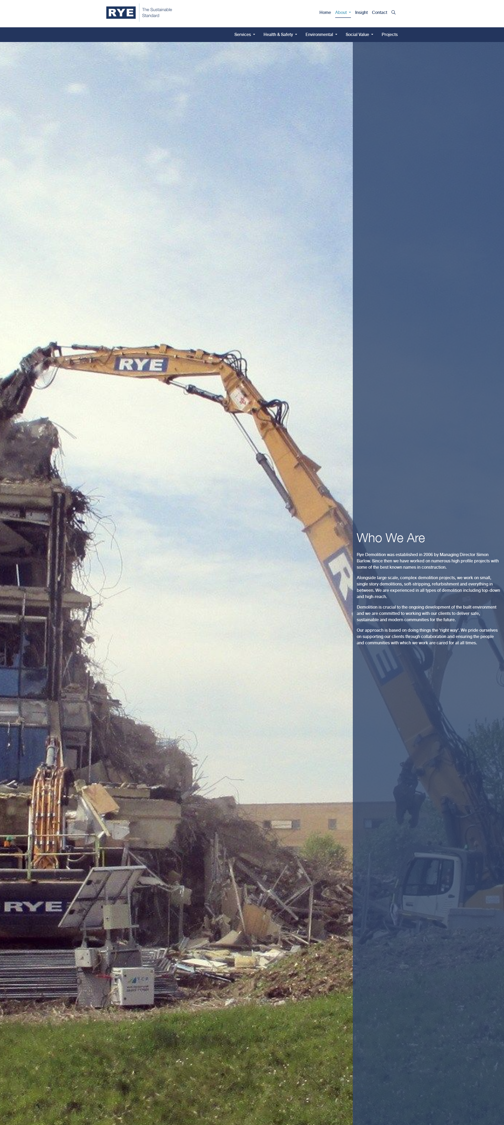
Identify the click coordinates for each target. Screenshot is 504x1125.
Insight (361, 12)
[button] (393, 12)
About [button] (341, 12)
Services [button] (243, 34)
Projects (390, 34)
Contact (379, 12)
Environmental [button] (320, 34)
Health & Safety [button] (279, 34)
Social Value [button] (358, 34)
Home (325, 12)
